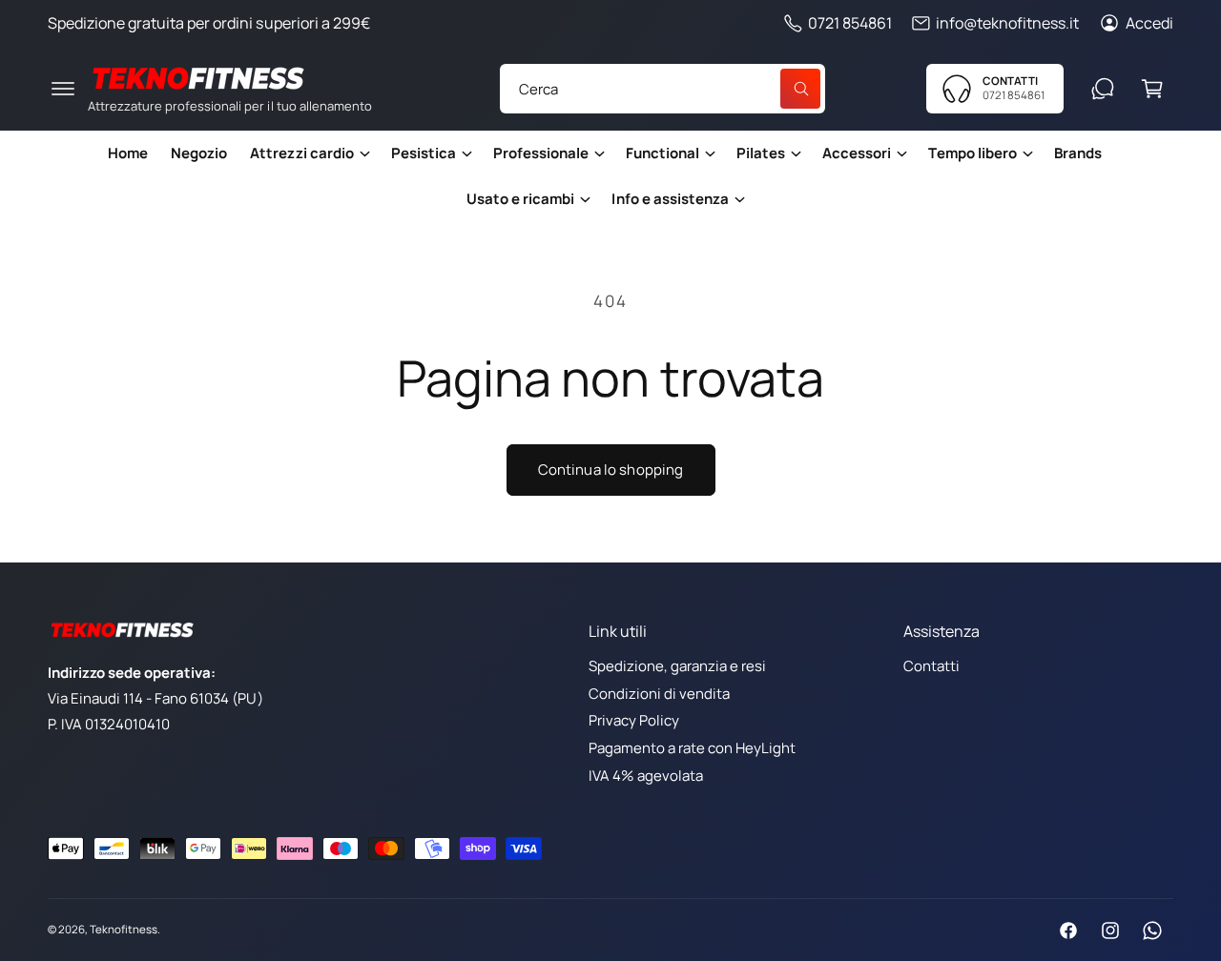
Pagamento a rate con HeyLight (692, 748)
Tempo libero (972, 153)
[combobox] (662, 88)
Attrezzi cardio (301, 153)
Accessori (856, 153)
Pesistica (423, 153)
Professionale (541, 153)
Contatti (931, 666)
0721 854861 (850, 22)
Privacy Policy (634, 720)
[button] (63, 88)
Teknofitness (123, 929)
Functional (662, 153)
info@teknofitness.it (1007, 22)
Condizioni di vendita (659, 694)
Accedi (1149, 22)
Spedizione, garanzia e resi (677, 666)
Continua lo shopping (611, 470)
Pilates (760, 153)
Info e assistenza (669, 199)
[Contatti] (1103, 88)
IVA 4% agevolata (646, 776)
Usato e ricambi (520, 199)
